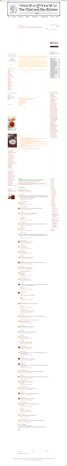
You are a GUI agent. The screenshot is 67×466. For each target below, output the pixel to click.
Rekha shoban (22, 240)
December (53, 190)
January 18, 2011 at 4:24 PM (26, 214)
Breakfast (51, 95)
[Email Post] (34, 182)
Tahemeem (22, 362)
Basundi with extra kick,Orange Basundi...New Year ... (55, 226)
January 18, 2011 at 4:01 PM (26, 204)
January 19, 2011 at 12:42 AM (26, 322)
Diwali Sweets (36, 183)
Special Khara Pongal (55, 213)
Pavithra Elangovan (23, 386)
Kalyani (21, 335)
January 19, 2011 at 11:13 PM (26, 394)
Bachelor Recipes (10, 151)
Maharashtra (10, 81)
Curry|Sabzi (52, 100)
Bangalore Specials (11, 70)
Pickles (51, 123)
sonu (21, 375)
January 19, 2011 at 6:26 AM (26, 348)
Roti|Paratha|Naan (53, 126)
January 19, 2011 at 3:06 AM (26, 333)
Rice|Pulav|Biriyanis (53, 125)
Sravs (21, 340)
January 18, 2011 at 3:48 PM (26, 191)
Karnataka (9, 79)
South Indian (9, 88)
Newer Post (20, 451)
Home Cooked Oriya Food (24, 271)
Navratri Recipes (10, 180)
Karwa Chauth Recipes (11, 179)
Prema (21, 255)
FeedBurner (14, 60)
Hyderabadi (9, 74)
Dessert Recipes (52, 102)
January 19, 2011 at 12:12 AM (26, 312)
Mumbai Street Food (11, 85)
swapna (21, 330)
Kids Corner (52, 113)
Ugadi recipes (10, 184)
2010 (52, 229)
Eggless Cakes (52, 106)
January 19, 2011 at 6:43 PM (26, 384)
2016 (52, 182)
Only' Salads (41, 179)
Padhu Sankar (22, 222)
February (53, 204)
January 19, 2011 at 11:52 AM (26, 360)
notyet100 (21, 227)
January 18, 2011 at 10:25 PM (26, 275)
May (52, 200)
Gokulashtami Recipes (11, 177)
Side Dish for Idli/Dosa (53, 130)
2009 (52, 230)
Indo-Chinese (10, 75)
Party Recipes (10, 164)
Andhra (9, 69)
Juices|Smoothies (52, 112)
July (52, 197)
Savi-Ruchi (21, 351)
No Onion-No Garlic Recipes (12, 163)
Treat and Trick (22, 309)
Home (34, 451)
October (53, 193)
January (53, 205)
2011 (52, 189)
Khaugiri (21, 357)
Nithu (21, 408)
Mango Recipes (10, 159)
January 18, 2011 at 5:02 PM (26, 225)
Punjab (9, 87)
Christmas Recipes (11, 172)
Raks (21, 266)
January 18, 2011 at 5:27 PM (26, 237)
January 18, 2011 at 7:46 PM (26, 253)
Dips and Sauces (52, 105)
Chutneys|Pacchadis (53, 99)
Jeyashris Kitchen (23, 206)
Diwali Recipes (10, 173)
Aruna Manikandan (23, 201)
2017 (52, 181)
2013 (52, 186)
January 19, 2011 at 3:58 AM (26, 338)
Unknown (21, 245)
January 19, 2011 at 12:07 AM (26, 307)
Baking (51, 94)
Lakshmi (21, 194)
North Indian (9, 86)
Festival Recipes (10, 154)
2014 (52, 185)
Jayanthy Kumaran (23, 380)
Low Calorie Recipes (11, 157)
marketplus (22, 217)
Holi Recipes (10, 178)
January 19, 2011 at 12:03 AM (26, 299)
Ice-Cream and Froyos (53, 108)
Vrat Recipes (10, 166)
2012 (52, 188)
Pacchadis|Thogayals (53, 119)
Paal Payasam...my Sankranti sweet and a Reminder (55, 215)
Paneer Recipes (52, 120)
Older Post (47, 451)
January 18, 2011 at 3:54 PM (26, 199)
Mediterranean (10, 82)
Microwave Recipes (11, 160)
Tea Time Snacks (52, 136)
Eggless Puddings (52, 107)
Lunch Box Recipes (11, 158)
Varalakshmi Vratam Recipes (12, 185)
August (53, 196)
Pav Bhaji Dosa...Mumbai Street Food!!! (55, 220)
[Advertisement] (33, 20)
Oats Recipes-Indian (53, 118)
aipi (20, 302)
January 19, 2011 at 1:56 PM (26, 367)
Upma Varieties (52, 137)
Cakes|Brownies (52, 96)
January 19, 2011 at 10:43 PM (26, 389)
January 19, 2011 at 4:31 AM (26, 343)
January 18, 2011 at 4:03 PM (26, 209)
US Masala (22, 305)
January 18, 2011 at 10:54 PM (26, 280)
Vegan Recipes (10, 165)
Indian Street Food (53, 111)
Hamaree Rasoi (22, 291)
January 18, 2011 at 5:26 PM (26, 230)
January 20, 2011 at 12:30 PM (26, 411)
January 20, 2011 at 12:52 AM (26, 406)
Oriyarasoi (21, 397)
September (53, 194)
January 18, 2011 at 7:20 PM (26, 248)
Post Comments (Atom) (25, 453)
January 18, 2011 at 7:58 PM (26, 258)
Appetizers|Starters (53, 93)
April (52, 201)
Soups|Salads (52, 132)
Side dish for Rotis (53, 131)
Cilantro (21, 325)
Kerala (9, 80)
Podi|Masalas (52, 124)
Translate (14, 191)
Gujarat (9, 73)
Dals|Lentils (52, 101)
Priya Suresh (22, 232)
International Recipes (11, 76)
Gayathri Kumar (22, 277)
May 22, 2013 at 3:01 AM (25, 416)
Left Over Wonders (53, 114)
